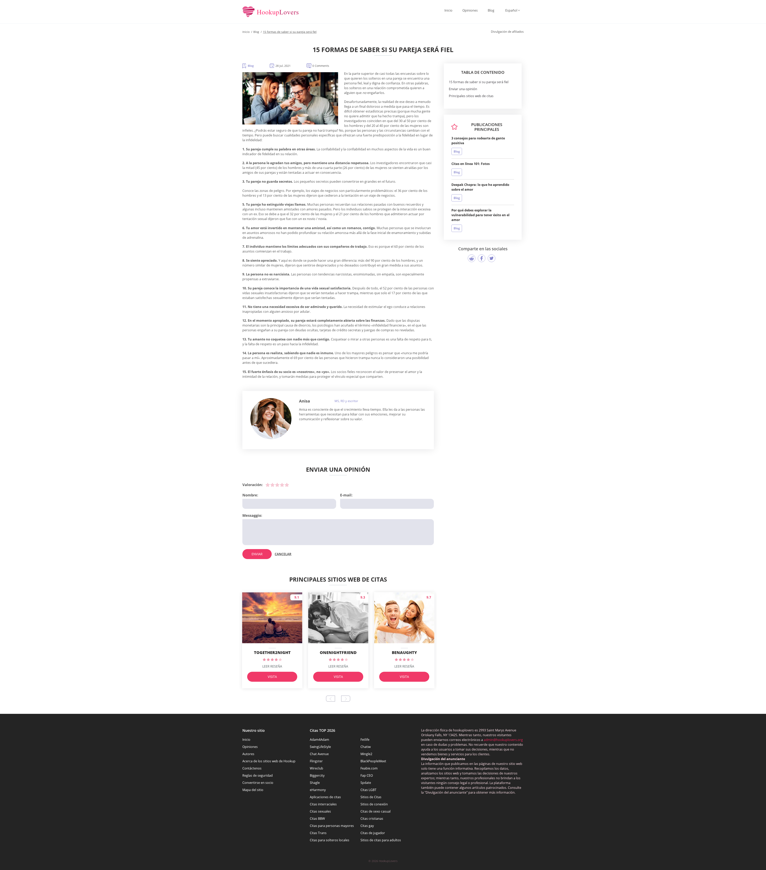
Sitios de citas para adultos (380, 840)
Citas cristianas (371, 818)
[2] (272, 485)
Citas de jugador (372, 833)
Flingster (316, 761)
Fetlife (364, 739)
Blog (491, 10)
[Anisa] (270, 418)
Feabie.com (369, 768)
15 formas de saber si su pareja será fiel (478, 82)
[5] (287, 485)
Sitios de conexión (374, 804)
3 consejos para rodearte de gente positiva (478, 140)
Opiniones (470, 10)
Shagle (315, 782)
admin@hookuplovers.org (503, 740)
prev (330, 698)
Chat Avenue (319, 754)
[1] (268, 485)
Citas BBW (317, 818)
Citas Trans (318, 833)
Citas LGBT (368, 790)
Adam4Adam (319, 739)
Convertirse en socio (257, 782)
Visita (272, 677)
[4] (282, 485)
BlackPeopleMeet (373, 761)
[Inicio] (270, 12)
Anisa (304, 401)
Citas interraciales (323, 804)
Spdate (365, 782)
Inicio (448, 10)
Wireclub (316, 768)
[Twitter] (491, 258)
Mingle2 (366, 754)
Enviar (257, 554)
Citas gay (367, 826)
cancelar (283, 554)
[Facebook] (481, 258)
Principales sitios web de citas (471, 96)
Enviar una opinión (463, 89)
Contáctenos (252, 768)
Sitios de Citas (370, 797)
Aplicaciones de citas (325, 797)
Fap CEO (366, 775)
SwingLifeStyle (320, 747)
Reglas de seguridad (257, 775)
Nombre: (250, 495)
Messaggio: (252, 515)
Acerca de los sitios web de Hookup (268, 761)
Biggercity (317, 775)
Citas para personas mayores (332, 826)
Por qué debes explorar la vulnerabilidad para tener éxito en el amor (480, 215)
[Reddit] (471, 258)
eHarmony (318, 790)
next (345, 698)
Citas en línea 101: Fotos (470, 164)
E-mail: (346, 495)
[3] (277, 485)
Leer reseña (272, 666)
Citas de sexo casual (375, 811)
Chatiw (365, 747)
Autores (248, 754)
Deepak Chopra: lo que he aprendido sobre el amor (480, 187)
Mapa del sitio (252, 790)
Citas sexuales (320, 811)
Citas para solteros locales (329, 840)
